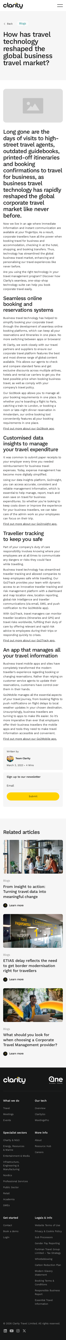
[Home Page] (13, 5)
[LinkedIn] (5, 1331)
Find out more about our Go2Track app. (29, 640)
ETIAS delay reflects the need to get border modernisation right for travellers (30, 965)
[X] (24, 1331)
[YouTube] (12, 1331)
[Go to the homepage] (14, 1080)
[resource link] (33, 857)
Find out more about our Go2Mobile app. (30, 738)
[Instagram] (18, 1331)
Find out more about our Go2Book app (28, 428)
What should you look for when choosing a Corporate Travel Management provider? (30, 1040)
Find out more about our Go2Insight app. (30, 524)
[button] (60, 5)
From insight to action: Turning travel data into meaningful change (24, 891)
